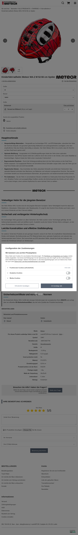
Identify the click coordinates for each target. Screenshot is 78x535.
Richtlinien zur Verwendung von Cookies (56, 256)
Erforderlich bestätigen (22, 286)
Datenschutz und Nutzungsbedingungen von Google (29, 261)
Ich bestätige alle (56, 286)
